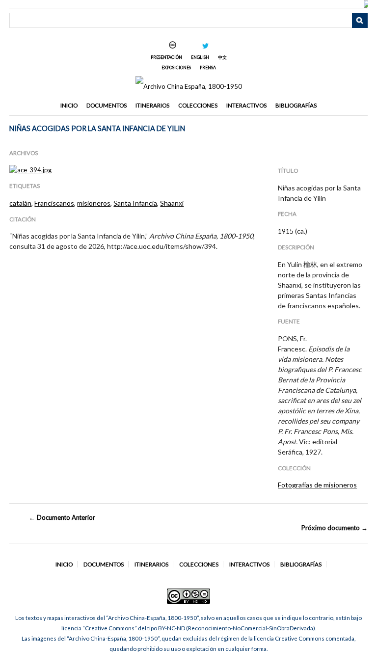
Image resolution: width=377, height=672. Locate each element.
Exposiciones (176, 67)
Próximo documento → (334, 528)
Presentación (166, 57)
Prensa (208, 67)
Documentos (106, 105)
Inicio (69, 105)
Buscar (360, 20)
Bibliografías (296, 105)
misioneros (93, 203)
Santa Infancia (135, 203)
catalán (20, 203)
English (200, 57)
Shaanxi (172, 203)
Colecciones (197, 105)
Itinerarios (152, 105)
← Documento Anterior (62, 517)
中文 (222, 57)
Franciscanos (54, 203)
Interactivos (246, 105)
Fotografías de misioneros (317, 485)
